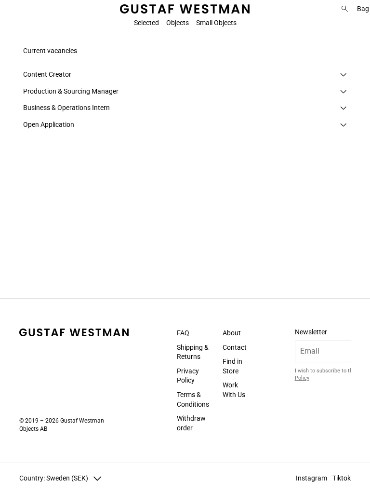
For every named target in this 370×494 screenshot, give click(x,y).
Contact (235, 347)
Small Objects (216, 23)
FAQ (183, 333)
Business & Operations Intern (66, 107)
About (232, 333)
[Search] (345, 9)
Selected (146, 23)
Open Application (48, 124)
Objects (177, 23)
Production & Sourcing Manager (71, 91)
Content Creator (47, 74)
